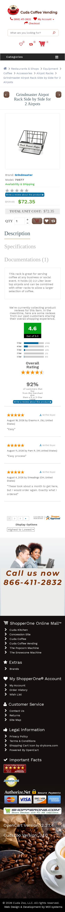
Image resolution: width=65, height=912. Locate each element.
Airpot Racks (45, 73)
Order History (18, 690)
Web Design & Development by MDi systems (33, 907)
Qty (9, 221)
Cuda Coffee (18, 639)
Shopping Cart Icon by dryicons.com (34, 745)
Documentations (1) (26, 259)
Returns (15, 715)
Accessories (24, 73)
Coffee (7, 73)
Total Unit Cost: (26, 211)
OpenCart (32, 750)
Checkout (34, 23)
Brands (14, 669)
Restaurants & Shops (25, 68)
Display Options (26, 524)
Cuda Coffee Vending (23, 643)
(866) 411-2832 (22, 19)
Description (17, 233)
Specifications (20, 246)
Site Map (15, 720)
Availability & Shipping (19, 184)
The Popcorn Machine (24, 648)
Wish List (16, 694)
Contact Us (17, 710)
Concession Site (20, 634)
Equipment (50, 68)
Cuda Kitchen (19, 630)
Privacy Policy (19, 736)
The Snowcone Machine (25, 652)
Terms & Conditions (23, 741)
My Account (44, 19)
